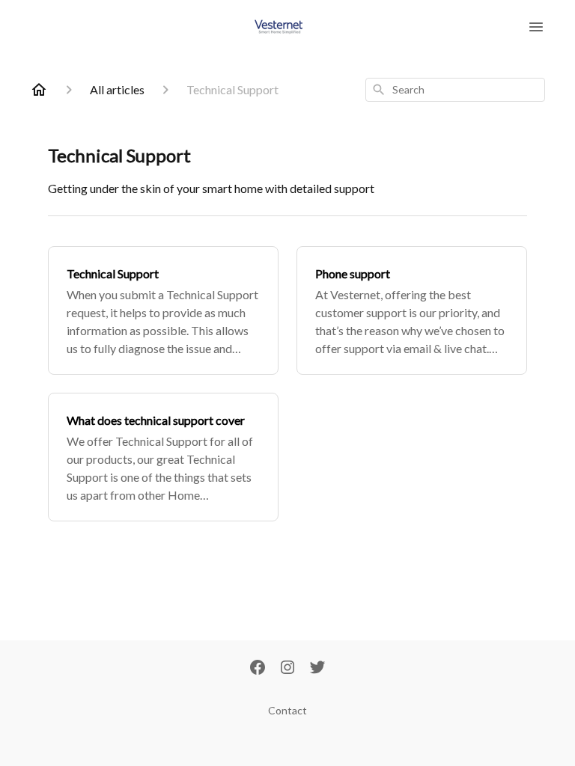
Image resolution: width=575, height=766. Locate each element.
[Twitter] (317, 668)
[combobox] (455, 90)
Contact (287, 710)
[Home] (39, 90)
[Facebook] (258, 668)
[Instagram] (287, 668)
